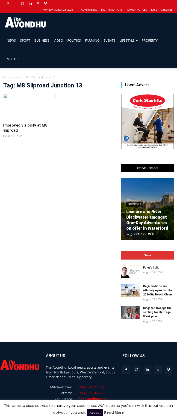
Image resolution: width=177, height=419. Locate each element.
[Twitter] (37, 3)
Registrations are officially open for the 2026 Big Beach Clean (157, 290)
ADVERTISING (89, 9)
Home (7, 77)
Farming (92, 40)
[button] (8, 3)
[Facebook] (15, 3)
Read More (114, 412)
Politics (74, 40)
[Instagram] (22, 3)
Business (42, 40)
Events (109, 40)
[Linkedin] (30, 3)
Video (58, 40)
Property (150, 40)
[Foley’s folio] (130, 272)
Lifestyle (127, 40)
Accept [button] (95, 412)
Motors (14, 59)
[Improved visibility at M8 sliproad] (29, 107)
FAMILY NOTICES (137, 9)
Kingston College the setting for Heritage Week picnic (157, 312)
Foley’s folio (151, 267)
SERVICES (166, 9)
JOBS (154, 9)
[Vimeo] (45, 3)
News (11, 40)
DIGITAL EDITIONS (112, 9)
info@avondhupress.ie (93, 398)
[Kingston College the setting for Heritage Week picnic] (130, 312)
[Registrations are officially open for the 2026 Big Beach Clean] (130, 290)
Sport (25, 40)
